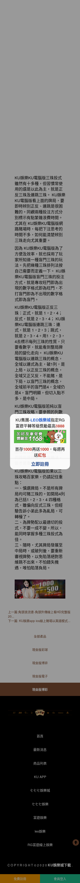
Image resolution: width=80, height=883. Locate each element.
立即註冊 (40, 464)
